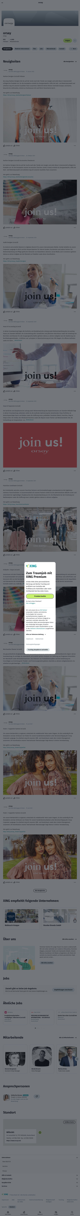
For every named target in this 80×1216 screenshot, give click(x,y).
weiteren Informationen (37, 628)
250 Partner (43, 610)
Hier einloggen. (30, 603)
